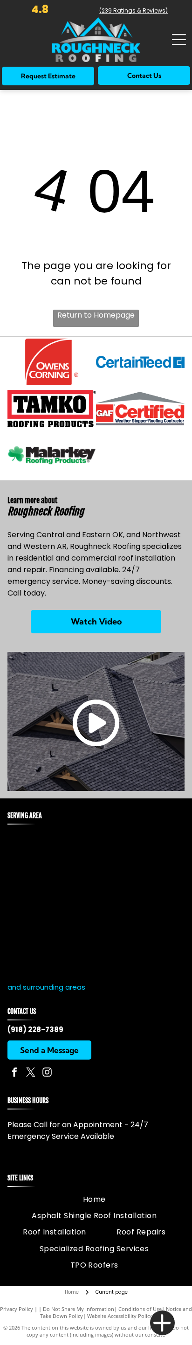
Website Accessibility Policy (119, 1315)
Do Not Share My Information (78, 1308)
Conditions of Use (140, 1308)
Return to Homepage (96, 315)
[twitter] (31, 1073)
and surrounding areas (46, 987)
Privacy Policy (16, 1308)
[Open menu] (179, 40)
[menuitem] (94, 1199)
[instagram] (47, 1073)
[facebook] (14, 1073)
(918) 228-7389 (35, 1029)
